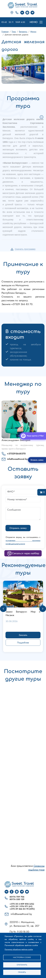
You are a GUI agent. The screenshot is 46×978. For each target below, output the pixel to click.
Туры (14, 31)
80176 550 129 (17, 899)
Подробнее (23, 642)
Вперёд (42, 608)
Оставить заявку (37, 460)
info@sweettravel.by (17, 459)
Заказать (23, 635)
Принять (22, 972)
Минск (33, 31)
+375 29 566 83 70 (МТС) (22, 909)
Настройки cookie (22, 957)
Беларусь (23, 31)
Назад (3, 608)
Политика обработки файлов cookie (19, 949)
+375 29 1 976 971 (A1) (21, 906)
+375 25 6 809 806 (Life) (22, 904)
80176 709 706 (17, 897)
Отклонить (22, 965)
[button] (23, 69)
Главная (5, 31)
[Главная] (23, 5)
